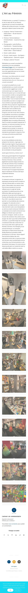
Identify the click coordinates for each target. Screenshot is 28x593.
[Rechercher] (21, 5)
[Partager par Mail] (24, 535)
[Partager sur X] (8, 535)
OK (10, 590)
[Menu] (25, 5)
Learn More (17, 590)
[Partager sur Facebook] (4, 535)
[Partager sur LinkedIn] (16, 535)
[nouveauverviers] (11, 5)
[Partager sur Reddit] (20, 535)
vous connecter (13, 524)
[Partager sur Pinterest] (12, 535)
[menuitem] (21, 5)
